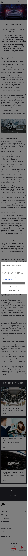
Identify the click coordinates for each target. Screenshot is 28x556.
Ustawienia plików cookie (14, 290)
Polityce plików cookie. (9, 279)
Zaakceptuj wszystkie (14, 283)
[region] (14, 278)
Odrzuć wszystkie (13, 286)
